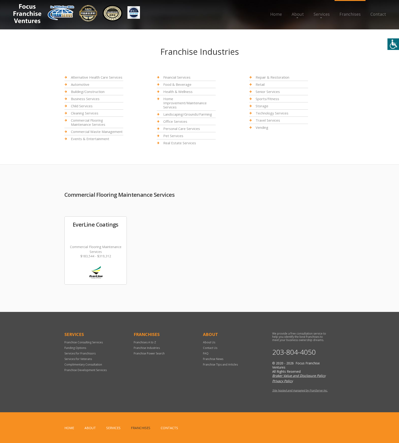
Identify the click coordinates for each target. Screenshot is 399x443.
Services (322, 14)
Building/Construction (88, 91)
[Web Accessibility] (393, 44)
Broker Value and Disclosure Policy (299, 375)
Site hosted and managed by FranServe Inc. (300, 390)
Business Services (85, 98)
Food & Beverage (177, 84)
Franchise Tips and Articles (220, 364)
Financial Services (176, 77)
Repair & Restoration (272, 77)
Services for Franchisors (80, 353)
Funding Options (75, 348)
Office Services (175, 121)
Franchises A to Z (145, 342)
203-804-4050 (294, 352)
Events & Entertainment (90, 138)
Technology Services (272, 113)
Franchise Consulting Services (83, 342)
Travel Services (268, 120)
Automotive (80, 84)
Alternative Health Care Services (96, 77)
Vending (262, 127)
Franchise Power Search (149, 353)
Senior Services (268, 91)
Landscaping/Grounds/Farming (187, 114)
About (298, 14)
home (69, 428)
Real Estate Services (179, 143)
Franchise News (213, 359)
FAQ (206, 353)
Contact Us (210, 348)
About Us (209, 342)
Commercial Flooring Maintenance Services (88, 122)
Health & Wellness (178, 91)
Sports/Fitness (267, 98)
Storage (262, 106)
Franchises (350, 14)
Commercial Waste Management (97, 131)
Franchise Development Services (85, 370)
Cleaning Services (84, 113)
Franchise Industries (147, 348)
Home (276, 14)
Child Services (82, 106)
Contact (378, 14)
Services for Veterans (78, 359)
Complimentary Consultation (83, 364)
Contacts (169, 428)
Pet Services (173, 135)
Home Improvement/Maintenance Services (185, 102)
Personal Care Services (181, 128)
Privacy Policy (282, 381)
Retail (260, 84)
